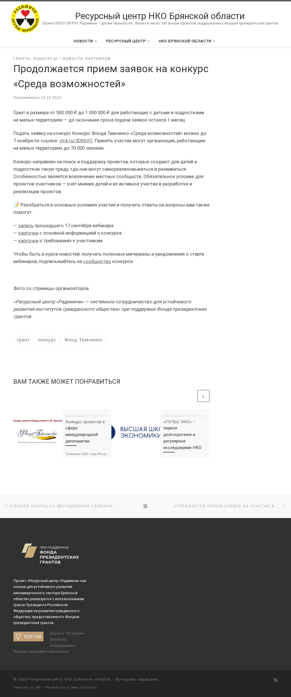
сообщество (97, 261)
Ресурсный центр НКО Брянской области (69, 679)
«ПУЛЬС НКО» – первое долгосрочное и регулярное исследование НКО (182, 434)
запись (26, 225)
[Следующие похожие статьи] (203, 396)
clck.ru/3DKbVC (76, 140)
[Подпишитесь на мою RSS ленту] (276, 680)
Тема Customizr (84, 687)
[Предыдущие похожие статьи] (191, 396)
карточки (28, 233)
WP (38, 687)
